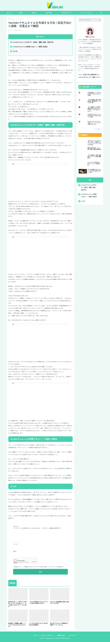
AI (101, 12)
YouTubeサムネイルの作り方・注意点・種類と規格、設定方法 (32, 42)
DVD (20, 12)
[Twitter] (43, 638)
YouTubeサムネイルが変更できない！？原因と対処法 (29, 46)
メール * (15, 544)
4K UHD (49, 12)
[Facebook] (41, 638)
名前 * (15, 551)
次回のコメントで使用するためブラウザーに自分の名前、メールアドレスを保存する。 (39, 566)
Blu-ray (34, 12)
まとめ (14, 51)
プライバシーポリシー (47, 635)
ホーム (9, 12)
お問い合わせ (61, 635)
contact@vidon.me (83, 77)
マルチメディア (66, 12)
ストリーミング (86, 12)
